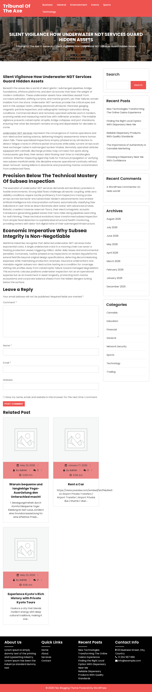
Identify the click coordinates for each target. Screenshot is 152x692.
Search (113, 74)
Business (47, 4)
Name (7, 345)
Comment (10, 302)
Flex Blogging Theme (66, 688)
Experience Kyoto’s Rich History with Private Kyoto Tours (26, 598)
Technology (49, 11)
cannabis (112, 312)
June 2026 (112, 236)
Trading (111, 372)
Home (44, 650)
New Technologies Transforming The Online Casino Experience (125, 110)
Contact (46, 660)
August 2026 (114, 219)
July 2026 (112, 227)
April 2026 (112, 252)
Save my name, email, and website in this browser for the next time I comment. (51, 397)
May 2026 (112, 244)
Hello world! (113, 191)
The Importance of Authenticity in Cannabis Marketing (126, 146)
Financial (112, 329)
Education (112, 321)
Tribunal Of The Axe (16, 8)
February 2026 (115, 269)
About (45, 653)
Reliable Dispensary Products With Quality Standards (124, 134)
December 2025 (116, 286)
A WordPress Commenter (122, 187)
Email (7, 362)
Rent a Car (76, 484)
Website (8, 380)
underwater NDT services (18, 133)
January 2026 (114, 278)
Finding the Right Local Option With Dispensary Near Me (124, 122)
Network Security (117, 346)
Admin (23, 470)
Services (46, 657)
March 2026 (113, 261)
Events (95, 4)
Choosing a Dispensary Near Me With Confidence (125, 158)
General (61, 4)
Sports (107, 4)
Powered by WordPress (92, 688)
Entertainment (78, 4)
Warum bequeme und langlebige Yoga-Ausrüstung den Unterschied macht (25, 490)
